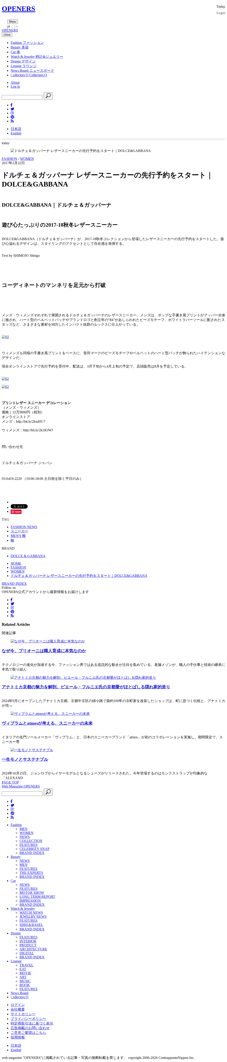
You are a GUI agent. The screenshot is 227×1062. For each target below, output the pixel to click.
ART (23, 977)
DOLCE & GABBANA (28, 556)
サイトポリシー (23, 1014)
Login (221, 12)
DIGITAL (27, 953)
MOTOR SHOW (32, 893)
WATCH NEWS (31, 912)
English (16, 133)
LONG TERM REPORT (37, 897)
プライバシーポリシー (28, 1019)
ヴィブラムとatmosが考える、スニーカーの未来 (47, 723)
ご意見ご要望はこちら (28, 1033)
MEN (23, 829)
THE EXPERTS (31, 873)
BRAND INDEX (14, 583)
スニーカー (19, 531)
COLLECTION (31, 841)
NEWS (25, 837)
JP (8, 26)
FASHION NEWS (24, 527)
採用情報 (18, 1037)
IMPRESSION (30, 901)
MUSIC (25, 981)
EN (16, 26)
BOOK (25, 985)
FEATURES (28, 845)
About (15, 82)
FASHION (9, 159)
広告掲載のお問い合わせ (30, 1028)
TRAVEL (26, 965)
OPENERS (18, 9)
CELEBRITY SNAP (34, 849)
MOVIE (25, 973)
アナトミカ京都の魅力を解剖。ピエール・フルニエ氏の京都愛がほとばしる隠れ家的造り (86, 687)
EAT (23, 969)
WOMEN (27, 159)
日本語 (16, 129)
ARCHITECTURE (33, 949)
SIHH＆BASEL (31, 925)
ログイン (18, 1005)
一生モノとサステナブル (25, 759)
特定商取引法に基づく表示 (32, 1023)
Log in (15, 86)
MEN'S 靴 (18, 536)
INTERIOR (28, 941)
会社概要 (18, 1009)
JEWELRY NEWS (33, 916)
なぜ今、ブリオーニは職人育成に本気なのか (44, 650)
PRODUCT (28, 945)
